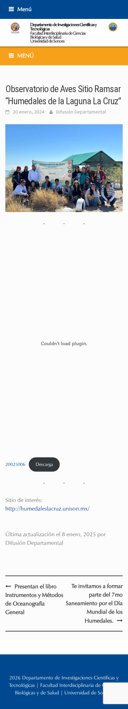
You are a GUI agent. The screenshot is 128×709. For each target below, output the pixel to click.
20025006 (15, 464)
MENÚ (25, 55)
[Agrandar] (113, 133)
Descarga (44, 464)
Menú (24, 9)
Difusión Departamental (81, 112)
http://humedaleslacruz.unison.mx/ (47, 508)
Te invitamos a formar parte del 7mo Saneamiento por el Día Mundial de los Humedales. (94, 603)
